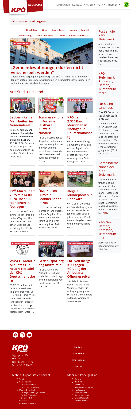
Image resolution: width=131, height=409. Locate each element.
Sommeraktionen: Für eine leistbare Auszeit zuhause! (51, 125)
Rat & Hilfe (79, 382)
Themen (113, 4)
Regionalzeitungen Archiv (34, 392)
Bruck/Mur (32, 29)
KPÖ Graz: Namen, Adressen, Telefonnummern (107, 230)
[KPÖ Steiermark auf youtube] (29, 334)
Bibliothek (28, 398)
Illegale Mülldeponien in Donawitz (80, 195)
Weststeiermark (44, 35)
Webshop (23, 400)
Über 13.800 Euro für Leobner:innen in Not (50, 197)
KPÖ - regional (25, 382)
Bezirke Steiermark (31, 387)
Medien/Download (27, 390)
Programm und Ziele (27, 403)
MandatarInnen (81, 392)
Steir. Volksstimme (31, 395)
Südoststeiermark (79, 35)
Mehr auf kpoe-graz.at (82, 375)
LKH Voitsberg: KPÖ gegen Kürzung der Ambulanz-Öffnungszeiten (79, 269)
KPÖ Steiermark (94, 4)
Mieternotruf (80, 384)
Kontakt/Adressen (82, 395)
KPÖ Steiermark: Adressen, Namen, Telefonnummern (107, 83)
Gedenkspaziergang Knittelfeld (51, 263)
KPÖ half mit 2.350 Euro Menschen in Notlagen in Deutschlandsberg (79, 127)
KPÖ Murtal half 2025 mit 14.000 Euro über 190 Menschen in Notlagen (22, 199)
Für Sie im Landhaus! (106, 105)
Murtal (85, 29)
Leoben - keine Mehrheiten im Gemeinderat (21, 121)
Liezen (61, 35)
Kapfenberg (58, 29)
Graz (44, 29)
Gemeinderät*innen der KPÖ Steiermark (108, 169)
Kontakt (77, 4)
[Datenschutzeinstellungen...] (126, 4)
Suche (78, 366)
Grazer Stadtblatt (82, 398)
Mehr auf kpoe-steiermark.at (31, 375)
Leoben (73, 29)
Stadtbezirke (80, 390)
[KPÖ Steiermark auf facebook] (15, 334)
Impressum (78, 359)
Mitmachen (63, 4)
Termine (22, 379)
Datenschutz (78, 353)
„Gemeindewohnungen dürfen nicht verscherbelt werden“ (47, 70)
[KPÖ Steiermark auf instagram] (22, 334)
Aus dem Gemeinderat (84, 387)
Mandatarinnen (30, 384)
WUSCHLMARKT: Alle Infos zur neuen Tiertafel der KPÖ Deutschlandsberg (22, 270)
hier (105, 212)
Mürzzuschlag (23, 35)
